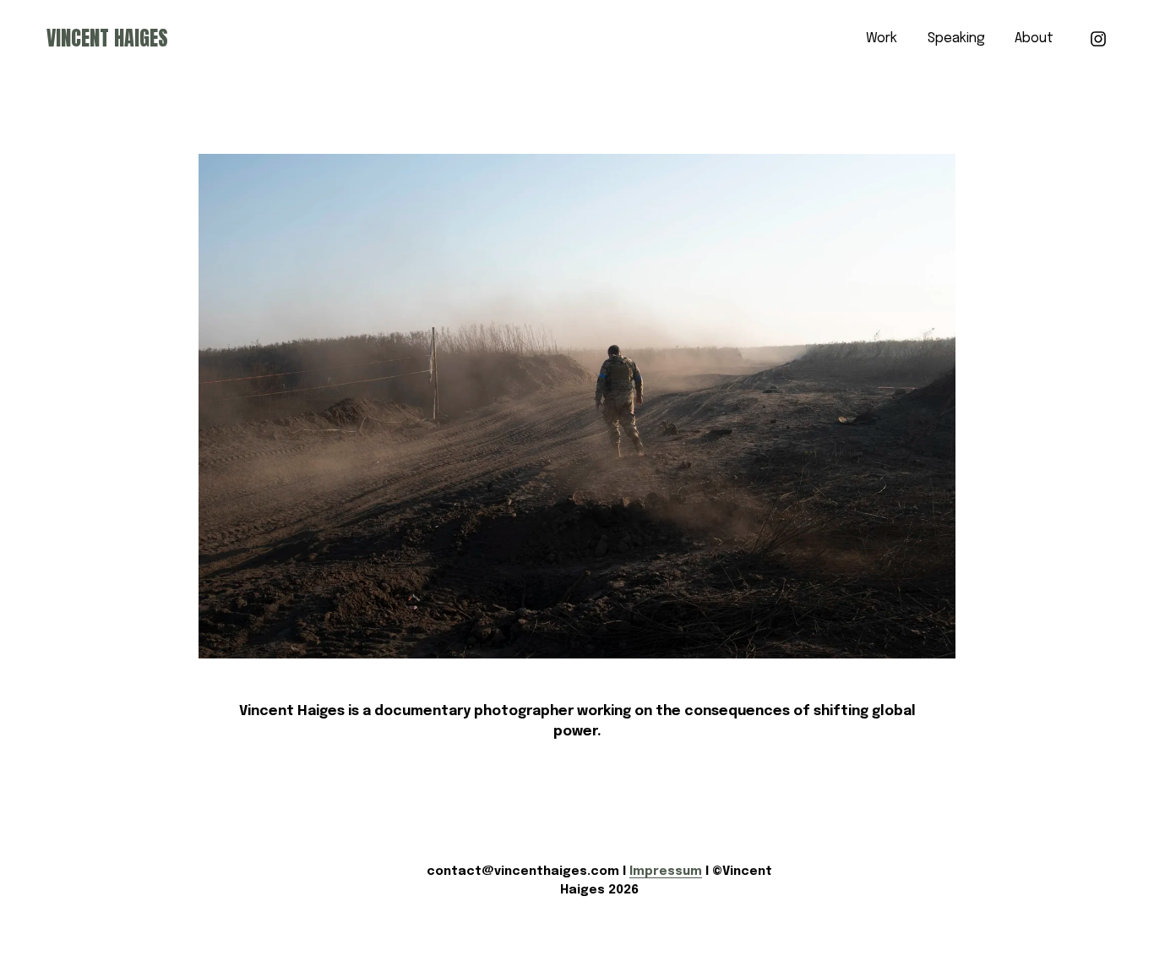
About (1034, 38)
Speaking (956, 38)
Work (881, 38)
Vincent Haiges (107, 38)
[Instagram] (1098, 39)
